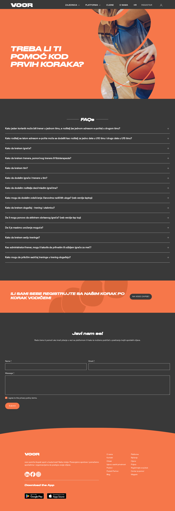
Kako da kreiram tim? (16, 168)
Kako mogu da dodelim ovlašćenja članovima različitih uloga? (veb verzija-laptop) (48, 198)
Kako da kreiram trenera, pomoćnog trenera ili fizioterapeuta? (38, 158)
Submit (12, 406)
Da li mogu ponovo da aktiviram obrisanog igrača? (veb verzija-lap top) (43, 218)
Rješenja (134, 458)
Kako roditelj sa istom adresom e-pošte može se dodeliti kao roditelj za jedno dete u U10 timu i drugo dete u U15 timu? (68, 138)
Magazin (134, 474)
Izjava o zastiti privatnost (116, 464)
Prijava (133, 464)
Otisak (109, 461)
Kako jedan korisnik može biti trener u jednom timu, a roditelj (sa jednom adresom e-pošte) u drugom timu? (62, 128)
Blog (108, 474)
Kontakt (110, 458)
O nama (124, 5)
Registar (146, 5)
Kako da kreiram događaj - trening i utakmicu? (30, 208)
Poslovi (109, 468)
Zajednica (71, 5)
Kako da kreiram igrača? (18, 148)
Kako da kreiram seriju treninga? (22, 238)
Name (8, 361)
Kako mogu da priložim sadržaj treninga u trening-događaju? (38, 257)
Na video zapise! (140, 296)
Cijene (110, 5)
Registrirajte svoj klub (139, 468)
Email (92, 361)
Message (9, 373)
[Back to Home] (22, 5)
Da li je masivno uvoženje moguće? (24, 228)
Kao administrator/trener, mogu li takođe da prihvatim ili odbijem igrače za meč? (48, 247)
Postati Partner (113, 471)
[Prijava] (161, 5)
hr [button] (135, 5)
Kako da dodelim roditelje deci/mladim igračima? (31, 188)
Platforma (91, 5)
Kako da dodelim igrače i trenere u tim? (26, 178)
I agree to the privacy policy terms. (22, 398)
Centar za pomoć (137, 471)
